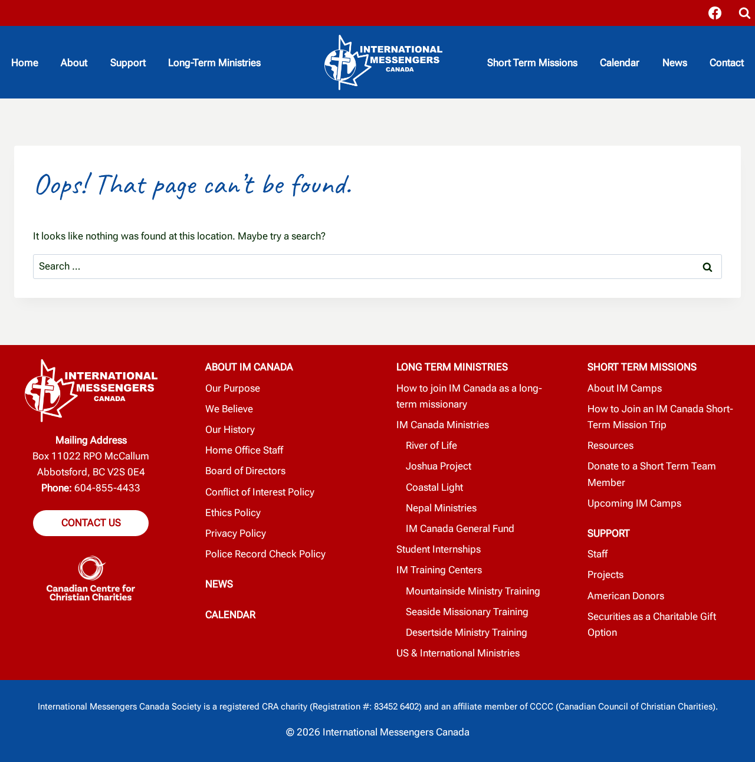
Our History (230, 429)
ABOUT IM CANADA (249, 367)
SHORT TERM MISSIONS (642, 367)
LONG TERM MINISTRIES (452, 367)
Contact (727, 62)
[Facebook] (715, 13)
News (674, 62)
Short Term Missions (532, 62)
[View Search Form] (744, 13)
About (74, 62)
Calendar (619, 62)
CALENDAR (230, 614)
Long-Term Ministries (214, 62)
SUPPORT (608, 533)
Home (24, 62)
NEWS (219, 584)
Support (128, 62)
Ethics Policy (233, 512)
